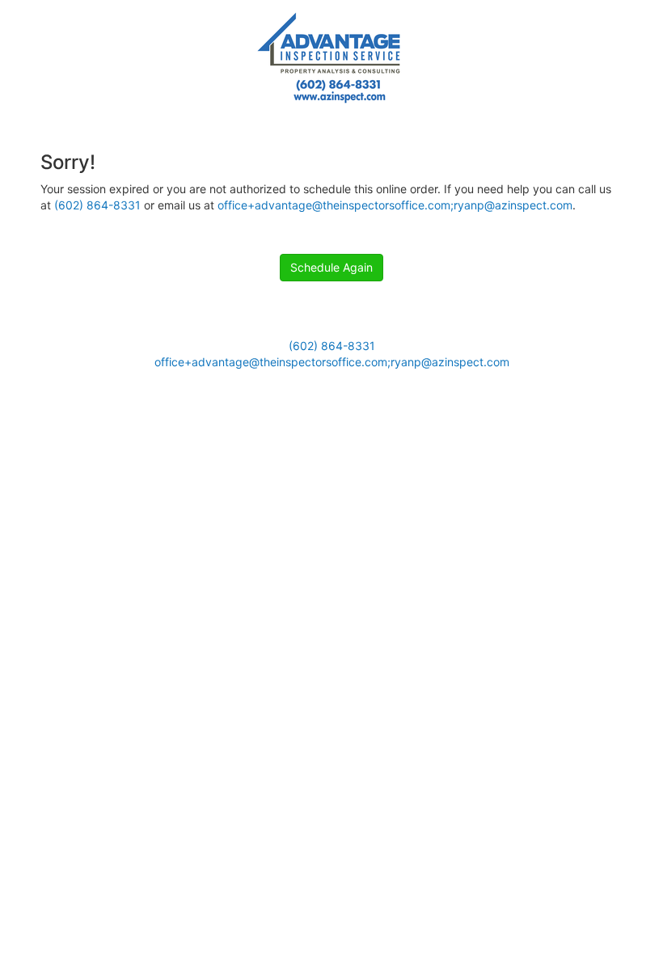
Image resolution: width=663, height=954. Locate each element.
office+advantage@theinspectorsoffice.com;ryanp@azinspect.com (394, 205)
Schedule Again (331, 267)
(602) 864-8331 (97, 205)
